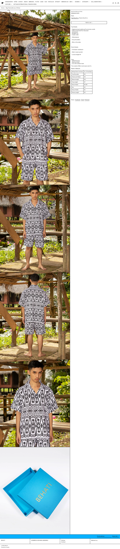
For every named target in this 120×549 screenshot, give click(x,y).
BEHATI (3, 540)
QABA (41, 1)
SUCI (46, 1)
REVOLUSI (51, 1)
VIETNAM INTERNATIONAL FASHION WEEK (24, 4)
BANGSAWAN (9, 1)
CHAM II (20, 1)
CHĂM (15, 1)
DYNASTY (57, 1)
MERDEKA (31, 1)
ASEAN (26, 1)
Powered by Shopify (5, 547)
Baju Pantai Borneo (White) (13, 8)
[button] (115, 3)
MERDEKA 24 (64, 1)
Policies (63, 540)
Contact (63, 542)
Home (2, 8)
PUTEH (37, 1)
